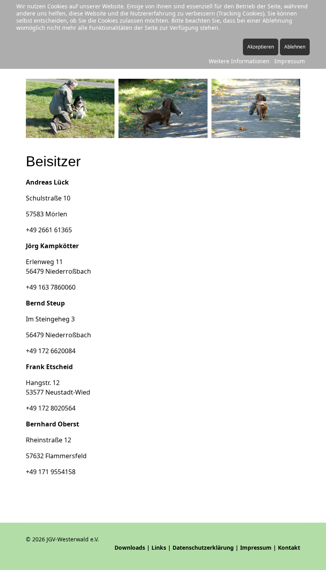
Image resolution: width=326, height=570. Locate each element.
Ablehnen (294, 46)
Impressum (256, 547)
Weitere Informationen (239, 61)
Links (158, 547)
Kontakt (289, 547)
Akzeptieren (260, 46)
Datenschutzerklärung (203, 547)
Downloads (129, 547)
